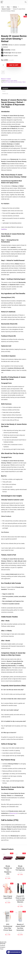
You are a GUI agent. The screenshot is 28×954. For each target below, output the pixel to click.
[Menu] (2, 2)
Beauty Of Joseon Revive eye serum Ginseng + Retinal (14, 82)
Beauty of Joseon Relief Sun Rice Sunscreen (20, 927)
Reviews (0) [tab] (5, 93)
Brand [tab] (3, 91)
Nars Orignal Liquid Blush (7, 897)
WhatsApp (2, 943)
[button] (26, 14)
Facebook (2, 945)
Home (2, 7)
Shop (8, 7)
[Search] (25, 2)
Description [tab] (5, 88)
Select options (7, 904)
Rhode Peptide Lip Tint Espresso (20, 868)
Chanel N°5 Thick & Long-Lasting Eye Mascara (20, 899)
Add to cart (13, 65)
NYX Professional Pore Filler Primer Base (7, 927)
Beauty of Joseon (6, 9)
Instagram (2, 947)
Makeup (15, 7)
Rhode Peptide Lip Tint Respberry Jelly (8, 870)
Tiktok (1, 949)
